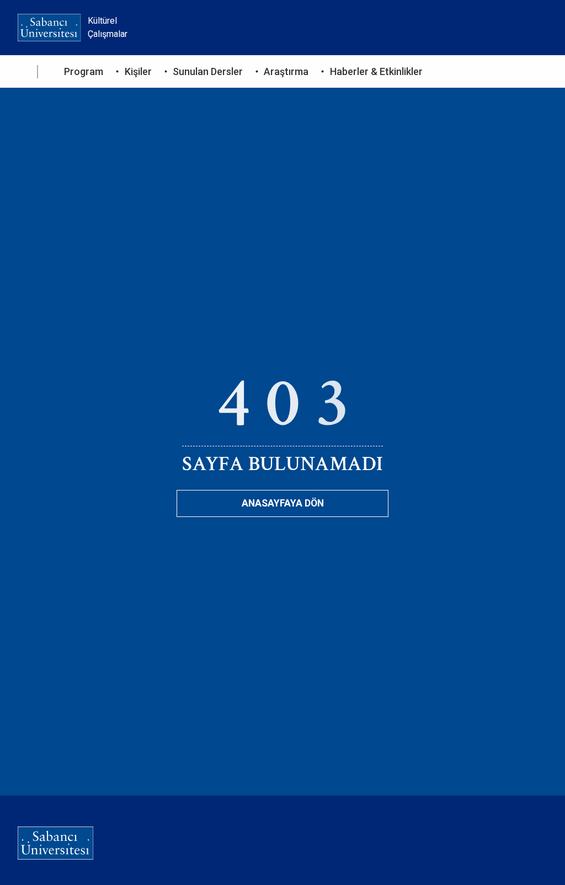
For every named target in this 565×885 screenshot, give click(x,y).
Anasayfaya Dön (283, 503)
